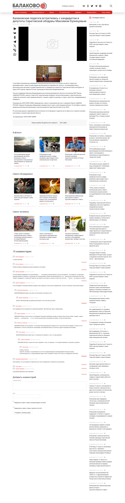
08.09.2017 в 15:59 (33, 290)
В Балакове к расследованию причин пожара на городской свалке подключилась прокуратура (100, 79)
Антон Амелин (19, 264)
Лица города (106, 12)
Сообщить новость (68, 6)
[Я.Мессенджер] (15, 29)
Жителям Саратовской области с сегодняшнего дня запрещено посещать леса (100, 366)
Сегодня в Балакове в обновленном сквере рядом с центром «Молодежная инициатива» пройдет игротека (75, 236)
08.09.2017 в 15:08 (30, 313)
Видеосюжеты (91, 12)
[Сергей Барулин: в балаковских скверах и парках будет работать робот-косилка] (104, 372)
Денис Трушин (21, 313)
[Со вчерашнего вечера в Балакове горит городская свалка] (104, 320)
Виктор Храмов (20, 271)
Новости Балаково (21, 12)
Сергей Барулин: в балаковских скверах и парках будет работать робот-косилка (100, 377)
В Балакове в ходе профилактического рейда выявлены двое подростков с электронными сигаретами (49, 157)
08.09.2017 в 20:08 (33, 347)
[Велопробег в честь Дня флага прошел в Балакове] (97, 22)
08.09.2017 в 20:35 (33, 297)
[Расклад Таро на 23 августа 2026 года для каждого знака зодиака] (97, 31)
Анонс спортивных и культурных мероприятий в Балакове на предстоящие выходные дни (48, 236)
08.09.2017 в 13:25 (30, 282)
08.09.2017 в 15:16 (26, 366)
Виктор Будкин (20, 257)
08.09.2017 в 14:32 (26, 306)
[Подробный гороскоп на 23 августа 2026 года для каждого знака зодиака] (97, 39)
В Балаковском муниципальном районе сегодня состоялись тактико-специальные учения (99, 103)
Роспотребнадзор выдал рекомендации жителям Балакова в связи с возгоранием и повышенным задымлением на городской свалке (23, 158)
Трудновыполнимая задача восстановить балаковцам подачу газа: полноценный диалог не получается (48, 198)
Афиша (51, 12)
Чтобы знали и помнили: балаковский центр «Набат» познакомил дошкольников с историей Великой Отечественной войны (23, 237)
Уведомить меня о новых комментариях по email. (30, 402)
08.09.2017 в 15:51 (32, 323)
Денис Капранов (20, 283)
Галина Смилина (25, 339)
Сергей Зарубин (20, 369)
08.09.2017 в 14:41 (32, 359)
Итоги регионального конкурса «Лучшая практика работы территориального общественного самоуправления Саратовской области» (100, 231)
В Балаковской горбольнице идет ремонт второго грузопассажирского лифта (74, 197)
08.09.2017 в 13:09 (28, 264)
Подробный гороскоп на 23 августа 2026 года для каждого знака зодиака (100, 44)
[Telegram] (15, 42)
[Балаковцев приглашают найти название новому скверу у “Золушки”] (104, 296)
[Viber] (15, 50)
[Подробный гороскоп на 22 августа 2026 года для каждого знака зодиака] (104, 272)
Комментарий (17, 380)
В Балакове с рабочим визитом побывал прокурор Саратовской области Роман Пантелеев (75, 157)
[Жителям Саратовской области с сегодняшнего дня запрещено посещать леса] (104, 361)
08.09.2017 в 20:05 (35, 339)
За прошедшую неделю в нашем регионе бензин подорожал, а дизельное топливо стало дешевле (100, 427)
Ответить (84, 262)
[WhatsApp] (16, 54)
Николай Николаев (22, 290)
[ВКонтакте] (15, 33)
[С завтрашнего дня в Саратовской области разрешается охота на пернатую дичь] (104, 239)
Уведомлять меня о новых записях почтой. (28, 408)
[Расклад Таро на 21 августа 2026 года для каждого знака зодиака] (104, 352)
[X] (15, 46)
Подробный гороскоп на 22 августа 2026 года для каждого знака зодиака (100, 276)
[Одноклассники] (15, 37)
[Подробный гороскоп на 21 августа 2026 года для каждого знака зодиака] (104, 341)
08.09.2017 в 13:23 (29, 271)
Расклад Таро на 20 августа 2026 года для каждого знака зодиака (23, 197)
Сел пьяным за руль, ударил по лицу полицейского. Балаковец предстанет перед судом (99, 166)
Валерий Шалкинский (22, 359)
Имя (14, 393)
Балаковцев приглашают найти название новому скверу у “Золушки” (99, 300)
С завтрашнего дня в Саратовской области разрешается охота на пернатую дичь (100, 244)
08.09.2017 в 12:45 (29, 256)
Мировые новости (38, 12)
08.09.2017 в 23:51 (29, 368)
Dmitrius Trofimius (22, 323)
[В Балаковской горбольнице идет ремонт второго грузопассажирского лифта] (75, 186)
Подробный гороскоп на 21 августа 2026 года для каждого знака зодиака (100, 346)
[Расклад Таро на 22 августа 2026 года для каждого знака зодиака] (104, 263)
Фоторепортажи (64, 12)
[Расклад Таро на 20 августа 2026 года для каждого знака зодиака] (24, 186)
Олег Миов (19, 306)
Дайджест (78, 12)
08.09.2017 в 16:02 (30, 332)
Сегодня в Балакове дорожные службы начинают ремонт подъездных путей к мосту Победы (100, 68)
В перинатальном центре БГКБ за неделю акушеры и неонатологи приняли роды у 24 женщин (100, 218)
